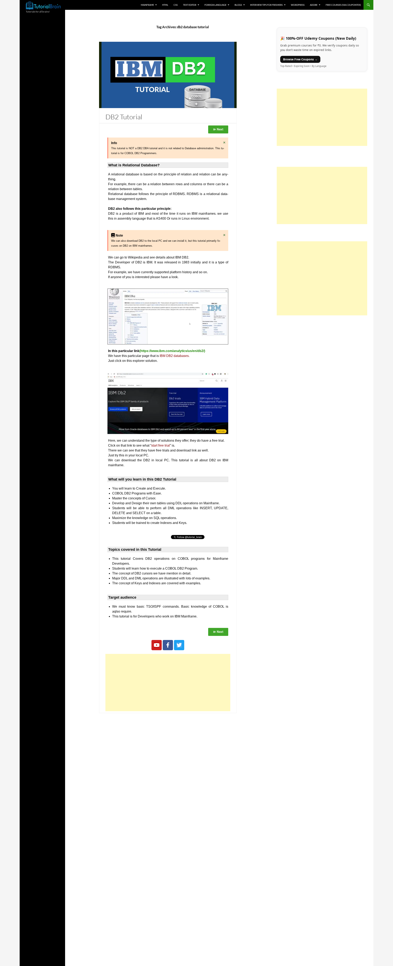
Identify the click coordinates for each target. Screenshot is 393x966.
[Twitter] (179, 645)
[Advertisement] (167, 682)
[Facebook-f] (168, 645)
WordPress (298, 4)
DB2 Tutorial (123, 117)
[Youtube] (156, 645)
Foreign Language (215, 4)
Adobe (313, 4)
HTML (165, 4)
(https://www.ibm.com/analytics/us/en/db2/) (172, 351)
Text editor (189, 4)
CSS (176, 4)
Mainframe (147, 4)
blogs (238, 4)
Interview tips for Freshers (266, 4)
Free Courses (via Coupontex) (343, 4)
